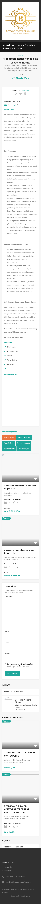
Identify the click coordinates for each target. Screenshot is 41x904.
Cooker (9, 356)
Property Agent (24, 449)
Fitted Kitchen (12, 360)
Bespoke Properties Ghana (24, 701)
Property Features (24, 438)
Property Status (9, 449)
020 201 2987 (20, 709)
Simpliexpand (25, 896)
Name (7, 631)
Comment (9, 597)
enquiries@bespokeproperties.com (18, 882)
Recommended (9, 438)
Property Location (23, 443)
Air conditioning (12, 351)
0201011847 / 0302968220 (15, 877)
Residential (7, 870)
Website (8, 653)
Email (7, 642)
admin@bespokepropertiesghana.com (26, 706)
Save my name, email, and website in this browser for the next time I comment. (20, 666)
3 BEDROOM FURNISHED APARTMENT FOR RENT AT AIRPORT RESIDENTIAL (16, 809)
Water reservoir (12, 369)
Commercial (7, 867)
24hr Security (11, 347)
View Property (20, 476)
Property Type (8, 443)
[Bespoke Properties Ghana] (20, 39)
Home (20, 55)
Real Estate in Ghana (13, 691)
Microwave (10, 364)
